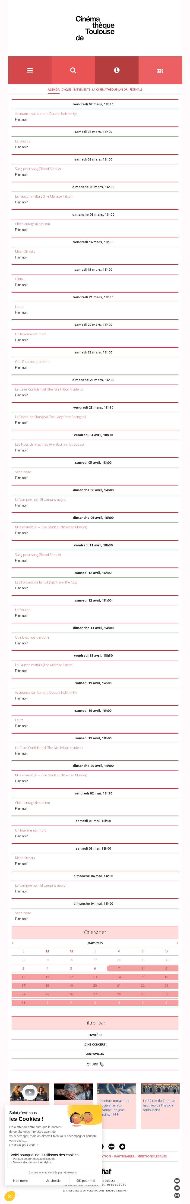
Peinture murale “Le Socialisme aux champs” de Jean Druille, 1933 (114, 1107)
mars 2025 (95, 943)
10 (23, 977)
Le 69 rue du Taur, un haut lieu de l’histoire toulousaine (159, 1105)
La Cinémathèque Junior (109, 89)
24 (23, 960)
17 (23, 985)
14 (119, 977)
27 (95, 960)
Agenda (54, 89)
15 (143, 977)
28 (119, 960)
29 (143, 994)
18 (47, 985)
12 (71, 977)
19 (71, 985)
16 (166, 977)
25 (47, 960)
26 (71, 960)
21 (119, 985)
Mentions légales (152, 1156)
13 (95, 977)
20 (95, 985)
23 (166, 985)
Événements (81, 89)
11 (47, 977)
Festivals (136, 89)
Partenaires (124, 1156)
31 (23, 1002)
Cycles (66, 89)
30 (166, 994)
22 (143, 985)
